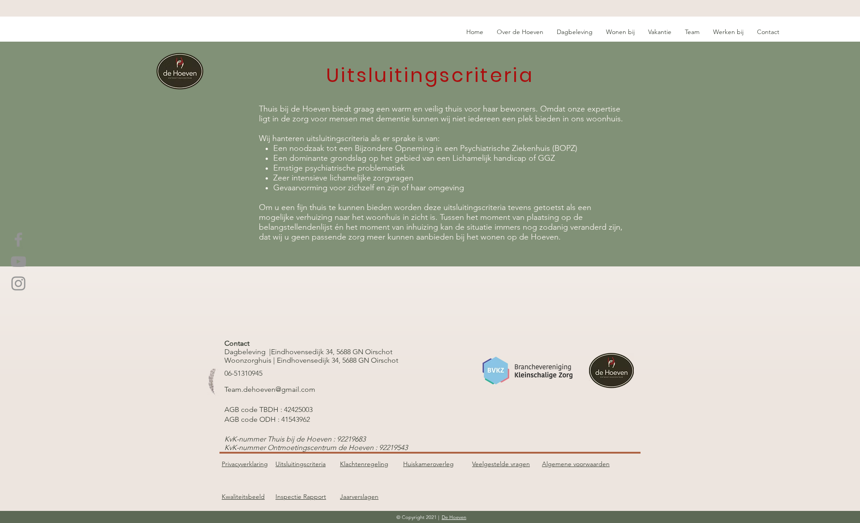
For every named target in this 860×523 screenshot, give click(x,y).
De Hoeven (454, 517)
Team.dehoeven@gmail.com (269, 389)
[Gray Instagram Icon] (18, 283)
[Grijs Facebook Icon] (18, 239)
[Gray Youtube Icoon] (18, 261)
